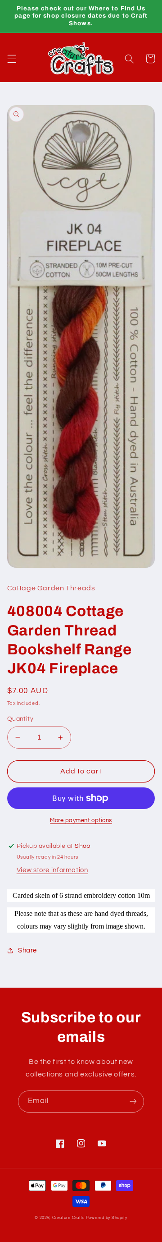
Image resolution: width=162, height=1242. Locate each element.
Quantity (20, 719)
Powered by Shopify (106, 1218)
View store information (52, 870)
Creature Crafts (68, 1218)
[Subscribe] (133, 1101)
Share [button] (27, 950)
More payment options (81, 820)
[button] (11, 58)
